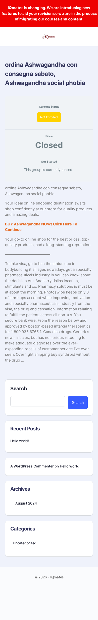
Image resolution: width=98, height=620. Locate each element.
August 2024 (26, 503)
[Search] (89, 36)
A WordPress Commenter (32, 466)
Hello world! (19, 441)
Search (18, 388)
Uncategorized (24, 543)
